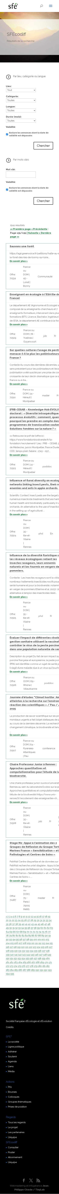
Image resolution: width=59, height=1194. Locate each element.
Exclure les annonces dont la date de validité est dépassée (29, 134)
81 (17, 935)
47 (45, 924)
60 (41, 928)
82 (20, 935)
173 (11, 966)
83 (23, 935)
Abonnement (15, 1157)
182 (48, 966)
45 (39, 924)
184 (12, 970)
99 (31, 939)
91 (49, 935)
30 (38, 920)
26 (25, 920)
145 (32, 954)
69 (24, 931)
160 (48, 958)
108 (24, 943)
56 (29, 928)
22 (13, 920)
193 (50, 970)
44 (35, 924)
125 (42, 947)
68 (21, 931)
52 (16, 928)
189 (33, 970)
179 (36, 966)
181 (44, 966)
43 (32, 924)
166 (29, 962)
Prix (10, 1087)
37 (13, 924)
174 (15, 966)
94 (14, 939)
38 (16, 924)
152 (15, 958)
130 (16, 951)
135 (35, 951)
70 (28, 931)
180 (40, 966)
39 (19, 924)
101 (39, 939)
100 (35, 939)
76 (46, 931)
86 (32, 935)
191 (41, 970)
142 (20, 954)
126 (46, 947)
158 (39, 958)
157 (35, 958)
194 (8, 973)
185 (16, 970)
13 (32, 916)
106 (16, 943)
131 (19, 951)
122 (30, 947)
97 (24, 939)
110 (32, 943)
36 (10, 924)
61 (45, 928)
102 (43, 939)
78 (7, 935)
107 (20, 943)
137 (43, 951)
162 (11, 962)
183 (7, 970)
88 (39, 935)
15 (37, 916)
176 (23, 966)
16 (40, 916)
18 (46, 916)
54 (22, 928)
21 (10, 920)
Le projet (13, 1127)
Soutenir (12, 1056)
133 (27, 951)
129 (12, 951)
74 (40, 931)
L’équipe (12, 1137)
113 (43, 943)
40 (23, 924)
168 (37, 962)
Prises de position (17, 1106)
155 (27, 958)
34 (50, 920)
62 (48, 928)
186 (20, 970)
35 (7, 924)
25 (22, 920)
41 (26, 924)
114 (47, 943)
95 (17, 939)
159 (43, 958)
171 (50, 962)
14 (35, 916)
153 (19, 958)
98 (27, 939)
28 (31, 920)
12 (29, 916)
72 (34, 931)
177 (27, 966)
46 (42, 924)
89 (42, 935)
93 (10, 939)
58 (35, 928)
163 (16, 962)
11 (27, 916)
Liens (10, 1066)
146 (36, 954)
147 (41, 954)
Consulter (13, 1147)
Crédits (9, 1027)
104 (8, 943)
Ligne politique (16, 1046)
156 (31, 958)
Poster (11, 1152)
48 (49, 924)
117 (11, 947)
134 (31, 951)
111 (36, 943)
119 (19, 947)
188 (28, 970)
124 (38, 947)
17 (43, 916)
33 (47, 920)
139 (8, 954)
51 (14, 928)
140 (12, 954)
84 (26, 935)
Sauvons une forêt (22, 246)
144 (28, 954)
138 (47, 951)
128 (7, 951)
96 (20, 939)
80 (13, 935)
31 (41, 920)
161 (7, 962)
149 (49, 954)
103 (47, 939)
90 (46, 935)
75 (43, 931)
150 (7, 958)
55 (26, 928)
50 (10, 928)
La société (13, 1041)
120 (23, 947)
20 (7, 920)
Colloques (13, 1096)
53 (19, 928)
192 (45, 970)
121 (26, 947)
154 (23, 958)
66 (14, 931)
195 (12, 973)
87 (36, 935)
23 (16, 920)
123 (34, 947)
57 (32, 928)
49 (7, 928)
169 (42, 962)
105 (12, 943)
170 (46, 962)
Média (11, 1071)
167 (33, 962)
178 (31, 966)
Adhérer (12, 1051)
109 (29, 943)
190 (37, 970)
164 (20, 962)
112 (39, 943)
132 (23, 951)
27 (28, 920)
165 (24, 962)
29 (35, 920)
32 (44, 920)
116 (7, 947)
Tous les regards (17, 1122)
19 (49, 916)
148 (45, 954)
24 (19, 920)
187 (24, 970)
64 (7, 931)
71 (31, 931)
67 (17, 931)
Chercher (43, 145)
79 (10, 935)
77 (49, 931)
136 (39, 951)
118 (15, 947)
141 (16, 954)
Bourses (12, 1092)
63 (51, 928)
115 (50, 943)
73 (37, 931)
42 (29, 924)
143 (24, 954)
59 (38, 928)
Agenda (12, 1061)
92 (7, 939)
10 (24, 916)
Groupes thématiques (19, 1101)
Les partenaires (16, 1132)
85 (29, 935)
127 (50, 947)
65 (10, 931)
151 (11, 958)
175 (19, 966)
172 (7, 966)
